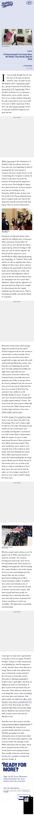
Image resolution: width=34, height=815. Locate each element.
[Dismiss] (31, 798)
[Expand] (25, 798)
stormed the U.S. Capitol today (13, 89)
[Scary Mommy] (7, 4)
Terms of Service (25, 790)
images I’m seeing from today (19, 417)
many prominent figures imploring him (16, 724)
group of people (19, 107)
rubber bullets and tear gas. (12, 412)
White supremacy (8, 161)
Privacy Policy (5, 791)
